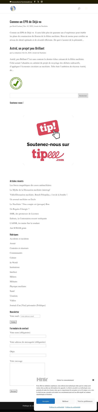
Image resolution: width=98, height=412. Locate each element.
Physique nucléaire (18, 286)
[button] (93, 380)
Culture (13, 257)
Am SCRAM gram (18, 227)
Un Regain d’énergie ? (19, 208)
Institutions (14, 267)
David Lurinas (17, 26)
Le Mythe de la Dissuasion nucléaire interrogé (30, 189)
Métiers (13, 276)
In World (14, 262)
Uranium (13, 295)
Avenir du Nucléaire (41, 26)
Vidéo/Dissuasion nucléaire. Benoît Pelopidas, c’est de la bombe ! (38, 194)
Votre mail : (15, 315)
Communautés (16, 252)
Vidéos (13, 300)
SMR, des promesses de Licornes (24, 213)
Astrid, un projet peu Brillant (27, 48)
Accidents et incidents (19, 238)
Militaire (13, 281)
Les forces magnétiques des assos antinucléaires (30, 185)
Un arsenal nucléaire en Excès (23, 199)
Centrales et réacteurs (19, 248)
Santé (12, 290)
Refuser (65, 401)
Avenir (13, 243)
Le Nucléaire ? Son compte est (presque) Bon (29, 204)
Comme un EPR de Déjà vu (25, 21)
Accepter (45, 401)
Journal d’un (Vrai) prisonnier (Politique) (28, 305)
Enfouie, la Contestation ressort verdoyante (28, 218)
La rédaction (16, 53)
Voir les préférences (85, 401)
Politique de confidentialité (56, 407)
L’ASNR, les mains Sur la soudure (25, 223)
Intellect (13, 271)
